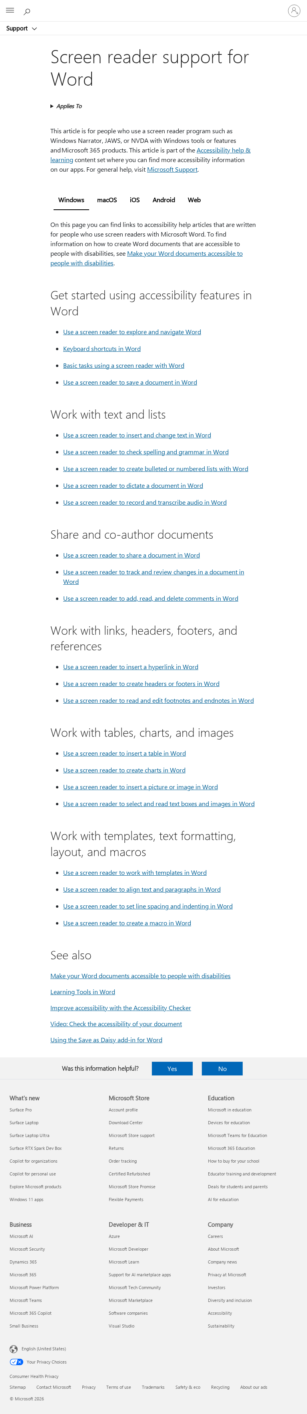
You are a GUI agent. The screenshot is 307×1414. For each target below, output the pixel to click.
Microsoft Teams (26, 1300)
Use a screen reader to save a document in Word (130, 382)
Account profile (123, 1110)
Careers (215, 1236)
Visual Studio (121, 1326)
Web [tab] (194, 199)
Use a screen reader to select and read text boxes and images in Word (159, 803)
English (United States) (44, 1349)
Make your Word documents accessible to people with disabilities (140, 975)
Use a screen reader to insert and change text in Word (137, 435)
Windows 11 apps (27, 1199)
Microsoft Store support (132, 1135)
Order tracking (123, 1161)
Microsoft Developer (128, 1249)
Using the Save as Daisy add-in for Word (106, 1039)
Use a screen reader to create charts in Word (124, 770)
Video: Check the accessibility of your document (116, 1023)
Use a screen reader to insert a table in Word (124, 753)
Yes (172, 1068)
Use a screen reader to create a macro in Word (127, 923)
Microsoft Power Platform (34, 1287)
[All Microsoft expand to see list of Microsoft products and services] (10, 10)
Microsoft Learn (124, 1262)
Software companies (128, 1313)
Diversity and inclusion (230, 1300)
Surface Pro (21, 1110)
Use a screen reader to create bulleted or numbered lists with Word (155, 468)
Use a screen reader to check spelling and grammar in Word (146, 451)
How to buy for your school (233, 1161)
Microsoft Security (27, 1249)
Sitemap (18, 1387)
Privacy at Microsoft (227, 1275)
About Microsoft (223, 1249)
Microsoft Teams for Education (237, 1135)
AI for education (223, 1199)
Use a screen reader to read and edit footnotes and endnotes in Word (158, 700)
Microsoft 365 (23, 1275)
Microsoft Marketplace (131, 1300)
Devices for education (229, 1122)
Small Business (24, 1326)
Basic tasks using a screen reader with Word (123, 365)
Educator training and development (242, 1174)
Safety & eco (187, 1387)
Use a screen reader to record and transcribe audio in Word (145, 502)
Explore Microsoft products (36, 1186)
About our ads (253, 1387)
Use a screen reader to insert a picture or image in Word (140, 786)
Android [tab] (164, 199)
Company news (222, 1262)
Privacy (89, 1387)
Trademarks (153, 1387)
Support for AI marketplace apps (140, 1275)
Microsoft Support (172, 169)
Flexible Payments (126, 1199)
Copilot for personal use (33, 1174)
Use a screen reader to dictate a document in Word (133, 485)
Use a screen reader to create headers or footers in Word (141, 683)
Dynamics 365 (23, 1262)
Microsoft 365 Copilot (31, 1313)
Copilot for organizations (34, 1161)
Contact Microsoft (53, 1387)
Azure (114, 1236)
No (222, 1068)
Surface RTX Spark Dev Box (36, 1148)
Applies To (69, 106)
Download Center (126, 1122)
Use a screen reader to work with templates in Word (135, 872)
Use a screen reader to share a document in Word (131, 555)
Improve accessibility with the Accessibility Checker (120, 1007)
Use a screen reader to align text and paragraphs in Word (142, 889)
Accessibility (220, 1313)
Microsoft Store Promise (132, 1186)
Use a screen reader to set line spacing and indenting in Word (148, 906)
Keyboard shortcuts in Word (102, 348)
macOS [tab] (107, 199)
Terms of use (118, 1387)
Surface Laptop (24, 1122)
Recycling (220, 1387)
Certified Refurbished (129, 1174)
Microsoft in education (229, 1110)
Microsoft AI (21, 1236)
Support (17, 28)
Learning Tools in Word (82, 991)
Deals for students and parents (238, 1186)
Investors (216, 1287)
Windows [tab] (71, 199)
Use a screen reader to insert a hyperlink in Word (130, 666)
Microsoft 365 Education (231, 1148)
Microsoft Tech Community (135, 1287)
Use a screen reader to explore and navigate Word (132, 331)
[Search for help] (28, 10)
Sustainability (221, 1326)
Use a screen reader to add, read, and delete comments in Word (150, 598)
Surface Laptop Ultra (30, 1135)
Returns (116, 1148)
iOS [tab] (135, 199)
